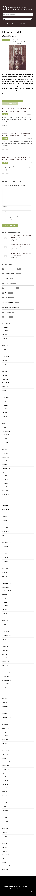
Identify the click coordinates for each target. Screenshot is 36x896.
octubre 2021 (5, 509)
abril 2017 (4, 698)
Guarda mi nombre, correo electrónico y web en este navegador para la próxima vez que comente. (17, 218)
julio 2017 (4, 687)
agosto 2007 (5, 832)
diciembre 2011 (6, 806)
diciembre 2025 (6, 349)
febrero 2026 (5, 342)
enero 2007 (5, 858)
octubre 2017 (5, 676)
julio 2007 (4, 836)
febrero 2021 (5, 531)
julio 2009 (4, 817)
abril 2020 (4, 565)
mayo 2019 (5, 605)
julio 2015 (4, 776)
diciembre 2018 (6, 624)
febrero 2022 (5, 494)
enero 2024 (5, 423)
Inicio (4, 23)
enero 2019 (5, 620)
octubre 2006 (5, 869)
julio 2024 (4, 401)
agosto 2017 (5, 684)
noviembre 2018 (6, 628)
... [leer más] (5, 145)
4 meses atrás (29, 162)
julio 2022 (4, 475)
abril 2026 (4, 334)
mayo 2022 (5, 483)
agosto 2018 (5, 639)
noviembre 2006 (6, 866)
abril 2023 (4, 449)
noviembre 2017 (6, 672)
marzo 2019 (5, 613)
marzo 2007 (5, 851)
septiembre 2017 (6, 680)
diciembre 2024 (6, 390)
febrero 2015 (5, 795)
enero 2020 (5, 576)
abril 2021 (4, 524)
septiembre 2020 (6, 550)
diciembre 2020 (6, 539)
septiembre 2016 (6, 724)
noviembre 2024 (6, 394)
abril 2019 (4, 609)
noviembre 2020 (6, 542)
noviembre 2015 (6, 762)
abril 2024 (4, 412)
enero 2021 (5, 535)
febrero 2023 (5, 457)
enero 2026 (5, 345)
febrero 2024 (5, 420)
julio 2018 (4, 643)
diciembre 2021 (6, 501)
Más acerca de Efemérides (10, 103)
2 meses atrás (29, 114)
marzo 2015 (5, 791)
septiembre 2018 (6, 635)
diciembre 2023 (6, 427)
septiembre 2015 (6, 769)
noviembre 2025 (6, 353)
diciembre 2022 (6, 464)
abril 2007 (4, 847)
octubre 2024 (5, 397)
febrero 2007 (5, 854)
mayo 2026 (5, 330)
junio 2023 (5, 442)
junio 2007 (5, 840)
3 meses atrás (29, 138)
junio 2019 (5, 602)
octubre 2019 (5, 587)
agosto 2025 (5, 360)
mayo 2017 (5, 695)
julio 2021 (4, 513)
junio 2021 (5, 516)
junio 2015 (5, 780)
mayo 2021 (5, 520)
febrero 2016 (5, 750)
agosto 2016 (5, 728)
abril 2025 (4, 375)
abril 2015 (4, 788)
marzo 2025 (5, 379)
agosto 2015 (5, 773)
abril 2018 (4, 654)
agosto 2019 (5, 594)
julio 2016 (4, 732)
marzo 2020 (5, 568)
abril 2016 (4, 743)
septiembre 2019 (6, 591)
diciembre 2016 (6, 713)
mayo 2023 (5, 446)
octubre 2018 (5, 632)
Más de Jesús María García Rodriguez (12, 101)
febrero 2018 (5, 661)
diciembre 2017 (6, 669)
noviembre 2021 (6, 505)
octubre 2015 (5, 765)
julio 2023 (4, 438)
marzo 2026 (5, 338)
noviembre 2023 (6, 431)
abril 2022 (4, 487)
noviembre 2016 (6, 717)
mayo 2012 (5, 799)
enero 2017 (5, 710)
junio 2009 (5, 821)
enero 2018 (5, 665)
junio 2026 (5, 327)
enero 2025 (5, 386)
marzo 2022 (5, 490)
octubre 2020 (5, 546)
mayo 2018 (5, 650)
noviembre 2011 (6, 810)
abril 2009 (4, 825)
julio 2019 (4, 598)
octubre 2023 (5, 435)
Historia (5, 114)
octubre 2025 (5, 357)
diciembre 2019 (6, 580)
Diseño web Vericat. (15, 888)
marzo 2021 (5, 527)
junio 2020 (5, 557)
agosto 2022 (5, 472)
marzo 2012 (5, 802)
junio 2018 (5, 646)
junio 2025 (5, 368)
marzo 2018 (5, 658)
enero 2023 (5, 461)
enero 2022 (5, 498)
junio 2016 (5, 736)
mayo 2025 (5, 371)
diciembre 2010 (6, 814)
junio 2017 (5, 691)
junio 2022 (5, 479)
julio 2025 (4, 364)
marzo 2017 (5, 702)
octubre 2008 (5, 828)
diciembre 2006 (6, 862)
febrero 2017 (5, 706)
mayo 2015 (5, 784)
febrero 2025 (5, 383)
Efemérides (9, 23)
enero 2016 (5, 754)
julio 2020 (4, 554)
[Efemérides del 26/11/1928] (18, 58)
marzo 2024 (5, 416)
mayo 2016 (5, 739)
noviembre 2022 (6, 468)
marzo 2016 (5, 747)
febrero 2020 (5, 572)
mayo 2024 (5, 409)
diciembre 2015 (6, 758)
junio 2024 (5, 405)
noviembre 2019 (6, 583)
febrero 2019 (5, 617)
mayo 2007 (5, 843)
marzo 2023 (5, 453)
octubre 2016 (5, 721)
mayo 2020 (5, 561)
